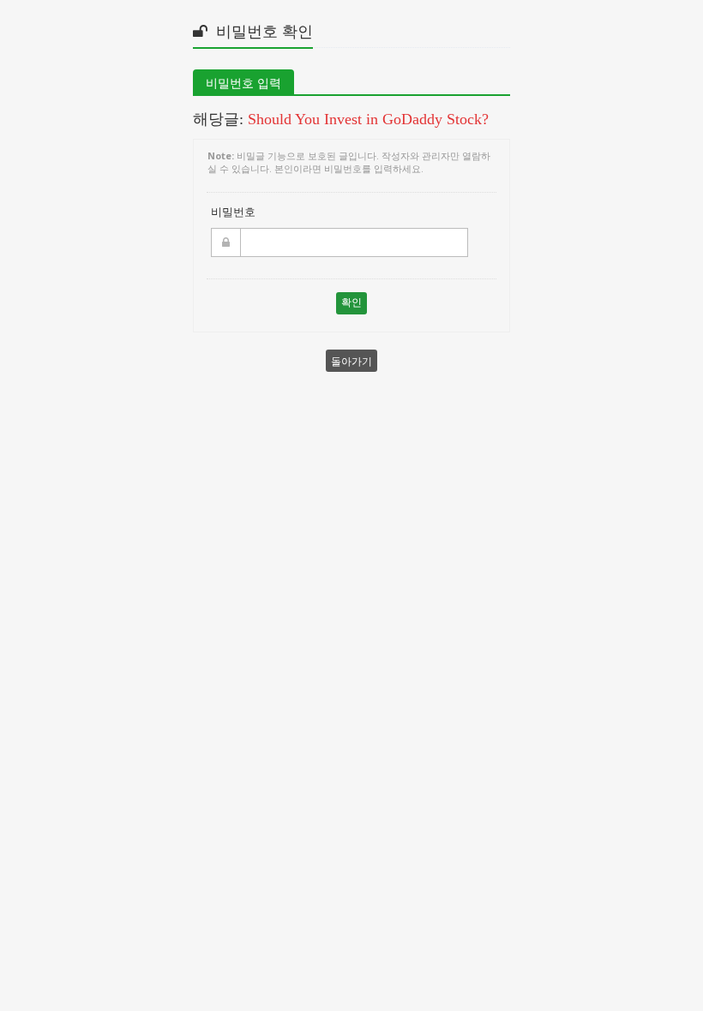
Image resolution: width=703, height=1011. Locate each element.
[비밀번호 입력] (255, 242)
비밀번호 (233, 211)
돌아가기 (351, 360)
